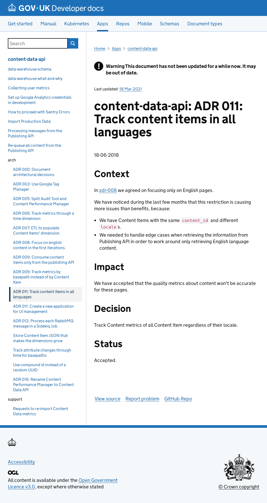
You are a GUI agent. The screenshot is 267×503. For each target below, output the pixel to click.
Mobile (144, 24)
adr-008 (108, 190)
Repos (123, 24)
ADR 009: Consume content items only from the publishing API (43, 260)
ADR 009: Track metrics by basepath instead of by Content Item (41, 277)
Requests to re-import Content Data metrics (40, 411)
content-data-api (26, 59)
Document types (204, 24)
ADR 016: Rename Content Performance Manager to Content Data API (43, 384)
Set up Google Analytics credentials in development (39, 100)
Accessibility (21, 462)
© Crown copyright (239, 487)
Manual (48, 24)
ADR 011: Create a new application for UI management (43, 309)
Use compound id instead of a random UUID (39, 367)
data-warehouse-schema (29, 69)
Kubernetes (76, 24)
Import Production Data (29, 121)
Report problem (142, 399)
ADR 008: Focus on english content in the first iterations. (39, 245)
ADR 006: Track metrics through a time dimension (43, 216)
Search (73, 43)
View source (107, 399)
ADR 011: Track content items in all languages (43, 294)
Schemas (169, 24)
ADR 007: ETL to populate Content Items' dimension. (36, 230)
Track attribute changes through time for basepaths (42, 353)
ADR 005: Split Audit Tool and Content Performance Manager (41, 201)
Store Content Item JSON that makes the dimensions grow (40, 338)
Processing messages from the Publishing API (35, 133)
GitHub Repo (178, 399)
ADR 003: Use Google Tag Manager (36, 187)
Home (99, 48)
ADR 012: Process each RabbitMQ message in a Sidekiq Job (43, 323)
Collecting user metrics (29, 87)
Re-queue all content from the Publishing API (34, 148)
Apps (116, 48)
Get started (20, 24)
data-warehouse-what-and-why (35, 78)
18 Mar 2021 (130, 88)
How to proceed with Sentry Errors (39, 111)
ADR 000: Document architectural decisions (33, 172)
